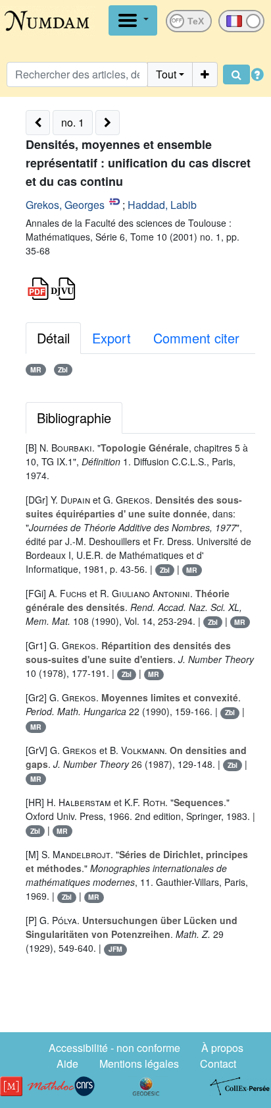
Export (111, 337)
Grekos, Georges (65, 204)
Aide (67, 1063)
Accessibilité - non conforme (114, 1047)
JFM (115, 949)
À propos (222, 1047)
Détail (53, 337)
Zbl (63, 369)
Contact (218, 1063)
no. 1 (72, 122)
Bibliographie (74, 417)
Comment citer (196, 337)
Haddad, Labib (162, 204)
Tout (166, 74)
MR (35, 369)
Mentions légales (139, 1063)
